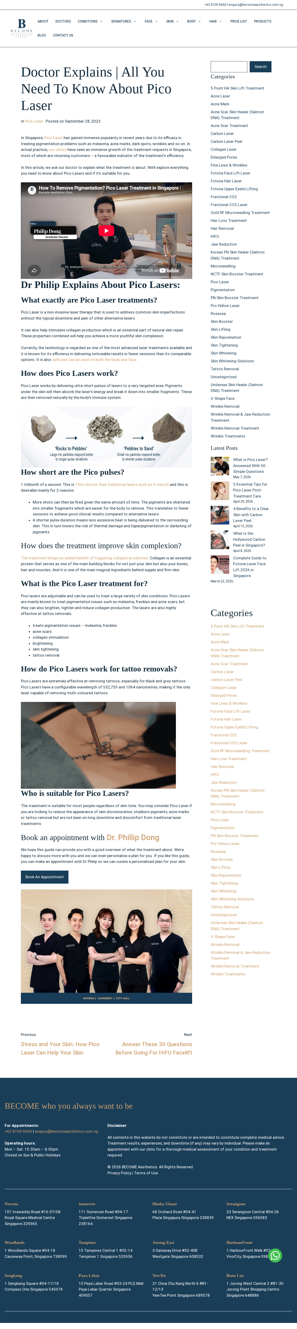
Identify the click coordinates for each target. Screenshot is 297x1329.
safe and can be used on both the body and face (94, 359)
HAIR (213, 21)
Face (148, 21)
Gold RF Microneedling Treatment (240, 212)
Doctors (63, 21)
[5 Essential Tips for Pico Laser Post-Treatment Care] (220, 491)
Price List (238, 21)
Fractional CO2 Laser (229, 204)
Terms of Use (146, 1173)
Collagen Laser (224, 149)
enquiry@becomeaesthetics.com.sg (256, 5)
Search (261, 66)
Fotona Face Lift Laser (230, 173)
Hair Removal (222, 228)
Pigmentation (223, 289)
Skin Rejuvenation (226, 337)
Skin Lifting (220, 329)
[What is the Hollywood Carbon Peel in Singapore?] (220, 541)
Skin (170, 21)
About (43, 21)
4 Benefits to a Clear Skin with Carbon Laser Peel (251, 514)
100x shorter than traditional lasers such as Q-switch (122, 484)
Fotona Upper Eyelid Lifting (234, 189)
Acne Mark (220, 104)
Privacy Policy (119, 1173)
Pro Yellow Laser (225, 305)
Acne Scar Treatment (229, 125)
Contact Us (63, 35)
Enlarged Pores (224, 157)
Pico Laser (34, 121)
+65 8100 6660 (215, 5)
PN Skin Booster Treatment (234, 297)
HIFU (215, 236)
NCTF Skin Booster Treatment (237, 274)
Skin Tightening (224, 345)
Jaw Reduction (224, 244)
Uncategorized (224, 376)
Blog (42, 35)
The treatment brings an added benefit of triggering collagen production (84, 558)
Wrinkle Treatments (228, 436)
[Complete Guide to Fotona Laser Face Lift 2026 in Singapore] (220, 565)
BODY (191, 21)
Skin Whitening (223, 353)
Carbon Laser (222, 133)
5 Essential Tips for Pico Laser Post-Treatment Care (250, 490)
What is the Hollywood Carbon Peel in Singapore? (249, 539)
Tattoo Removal (225, 369)
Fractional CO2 (224, 196)
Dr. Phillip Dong (133, 837)
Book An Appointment (45, 877)
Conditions (87, 21)
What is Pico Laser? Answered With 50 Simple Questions (250, 465)
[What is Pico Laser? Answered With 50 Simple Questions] (220, 467)
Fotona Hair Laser (226, 181)
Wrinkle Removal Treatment (235, 428)
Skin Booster (222, 321)
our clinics (58, 149)
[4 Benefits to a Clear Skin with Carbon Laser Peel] (220, 516)
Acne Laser (220, 96)
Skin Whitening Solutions (232, 361)
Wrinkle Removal (225, 406)
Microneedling (223, 266)
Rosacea (218, 313)
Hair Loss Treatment (229, 220)
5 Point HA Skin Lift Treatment (237, 88)
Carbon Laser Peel (226, 141)
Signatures (121, 21)
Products (262, 21)
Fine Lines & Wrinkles (229, 165)
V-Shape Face (223, 398)
